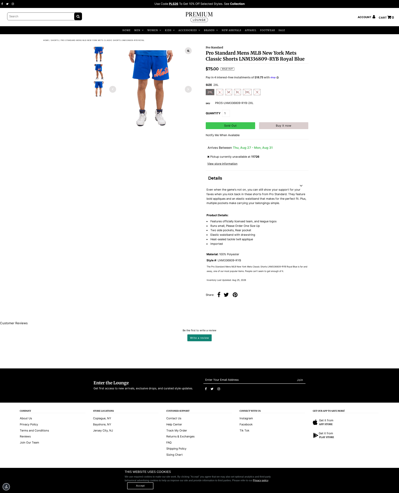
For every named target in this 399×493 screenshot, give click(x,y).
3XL (247, 92)
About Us (26, 418)
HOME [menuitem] (126, 30)
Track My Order (176, 430)
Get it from (326, 420)
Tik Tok (244, 430)
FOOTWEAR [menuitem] (267, 30)
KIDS (168, 30)
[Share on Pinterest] (235, 295)
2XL (210, 92)
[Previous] (112, 89)
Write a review (199, 337)
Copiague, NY (102, 418)
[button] (6, 487)
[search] (44, 16)
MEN (137, 30)
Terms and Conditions (34, 430)
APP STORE (326, 424)
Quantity (213, 113)
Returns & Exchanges (180, 436)
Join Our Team (29, 442)
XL (237, 92)
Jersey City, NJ (103, 430)
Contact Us (173, 418)
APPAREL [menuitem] (250, 30)
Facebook (246, 424)
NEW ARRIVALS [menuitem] (231, 30)
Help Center (174, 424)
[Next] (188, 89)
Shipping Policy (176, 448)
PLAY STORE (326, 437)
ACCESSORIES (187, 30)
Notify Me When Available (223, 135)
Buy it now (283, 125)
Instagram (246, 418)
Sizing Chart (174, 454)
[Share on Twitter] (226, 295)
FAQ (169, 442)
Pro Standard (214, 47)
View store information (222, 163)
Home (46, 40)
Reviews (25, 436)
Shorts (55, 40)
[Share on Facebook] (219, 295)
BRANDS (209, 30)
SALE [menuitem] (282, 30)
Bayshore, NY (102, 424)
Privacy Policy (29, 424)
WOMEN (152, 30)
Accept (140, 485)
